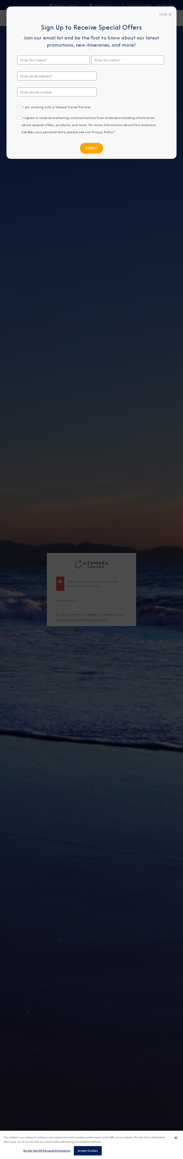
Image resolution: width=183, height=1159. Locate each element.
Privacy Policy (102, 132)
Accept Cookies (88, 1151)
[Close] (176, 1138)
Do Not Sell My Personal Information (46, 1151)
